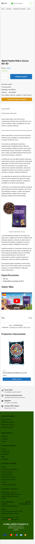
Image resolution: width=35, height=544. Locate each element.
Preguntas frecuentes (8, 477)
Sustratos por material (19, 9)
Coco (28, 9)
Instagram (4, 436)
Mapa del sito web (7, 427)
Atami (9, 68)
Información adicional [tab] (8, 113)
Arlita (24, 327)
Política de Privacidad (8, 479)
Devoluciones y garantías (9, 469)
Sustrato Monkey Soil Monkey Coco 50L (15, 373)
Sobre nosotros (6, 419)
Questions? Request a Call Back (17, 99)
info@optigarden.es (12, 506)
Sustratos (8, 9)
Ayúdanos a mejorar (7, 424)
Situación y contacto (7, 422)
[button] (30, 3)
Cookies (4, 482)
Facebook (4, 439)
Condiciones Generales (8, 484)
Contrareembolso (6, 474)
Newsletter (4, 459)
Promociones (5, 451)
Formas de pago (6, 472)
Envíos (3, 467)
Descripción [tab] (5, 109)
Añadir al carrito (21, 77)
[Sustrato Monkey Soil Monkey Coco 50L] (16, 353)
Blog (2, 456)
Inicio (2, 9)
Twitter (3, 441)
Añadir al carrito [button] (16, 379)
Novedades (5, 454)
